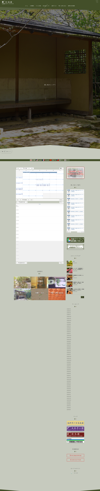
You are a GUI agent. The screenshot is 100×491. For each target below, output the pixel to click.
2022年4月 (69, 388)
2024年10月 (69, 339)
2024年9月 (69, 341)
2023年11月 (69, 358)
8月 (29, 168)
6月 (21, 168)
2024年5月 (69, 348)
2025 (32, 168)
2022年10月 (69, 379)
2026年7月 (69, 309)
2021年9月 (69, 402)
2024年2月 (69, 352)
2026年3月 (69, 312)
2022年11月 (69, 377)
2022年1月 (69, 394)
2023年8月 (69, 364)
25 (49, 190)
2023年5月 (69, 369)
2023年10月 (69, 360)
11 (49, 179)
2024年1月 (69, 354)
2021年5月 (69, 407)
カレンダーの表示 (80, 231)
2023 (18, 168)
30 (35, 195)
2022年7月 (69, 383)
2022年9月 (69, 381)
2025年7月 (69, 326)
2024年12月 (69, 335)
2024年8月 (69, 343)
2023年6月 (69, 367)
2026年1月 (69, 314)
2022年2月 (69, 392)
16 (35, 184)
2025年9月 (69, 322)
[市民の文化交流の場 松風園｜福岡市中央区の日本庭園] (9, 2)
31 (42, 195)
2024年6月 (69, 347)
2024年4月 (69, 350)
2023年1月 (69, 375)
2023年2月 (69, 373)
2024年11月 (69, 337)
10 (42, 178)
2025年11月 (69, 318)
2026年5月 (69, 310)
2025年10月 (69, 320)
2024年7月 (69, 345)
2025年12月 (69, 316)
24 (42, 190)
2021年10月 (69, 400)
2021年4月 (69, 409)
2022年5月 (69, 386)
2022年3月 (69, 390)
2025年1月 (69, 333)
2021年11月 (69, 398)
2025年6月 (69, 328)
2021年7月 (69, 405)
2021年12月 (69, 396)
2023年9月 (69, 362)
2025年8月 (69, 324)
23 (35, 190)
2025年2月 (69, 331)
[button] (61, 200)
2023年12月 (69, 356)
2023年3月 (69, 371)
